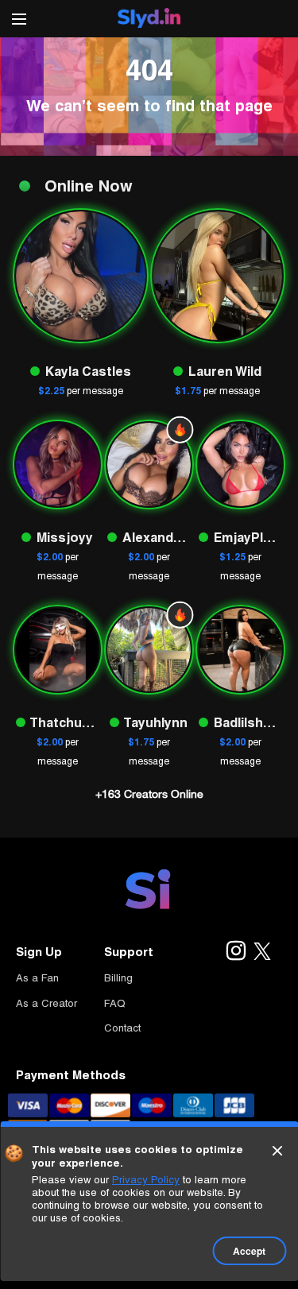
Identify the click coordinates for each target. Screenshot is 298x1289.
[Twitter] (262, 952)
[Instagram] (235, 952)
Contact (122, 1028)
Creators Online (149, 794)
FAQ (115, 1003)
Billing (118, 978)
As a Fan (37, 978)
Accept (249, 1251)
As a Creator (46, 1003)
